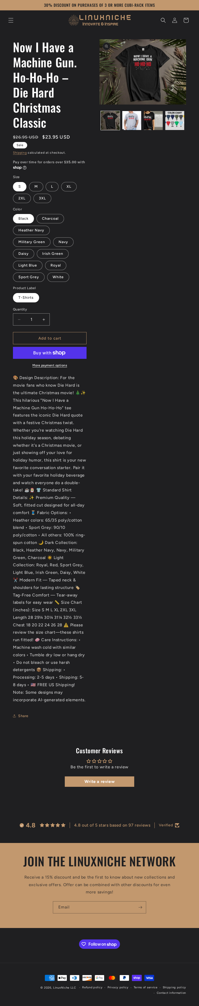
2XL (21, 198)
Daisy (23, 253)
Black (23, 218)
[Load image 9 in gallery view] (153, 120)
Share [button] (23, 716)
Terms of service (146, 987)
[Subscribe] (140, 907)
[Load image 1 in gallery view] (110, 120)
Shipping (20, 152)
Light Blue (27, 265)
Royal (56, 265)
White (58, 277)
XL (69, 186)
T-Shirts (26, 297)
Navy (63, 242)
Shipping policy (174, 987)
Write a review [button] (99, 781)
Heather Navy (31, 230)
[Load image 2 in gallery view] (131, 120)
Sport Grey (28, 277)
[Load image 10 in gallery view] (174, 120)
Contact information (171, 993)
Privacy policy (118, 987)
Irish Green (52, 253)
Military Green (31, 242)
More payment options (49, 365)
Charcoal (50, 218)
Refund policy (92, 987)
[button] (11, 20)
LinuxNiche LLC (64, 987)
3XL (42, 198)
